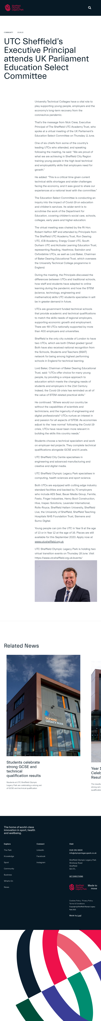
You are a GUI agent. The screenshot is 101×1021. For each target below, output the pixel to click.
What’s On (8, 881)
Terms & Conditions (77, 904)
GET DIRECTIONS (76, 876)
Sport (6, 862)
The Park (8, 850)
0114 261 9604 (76, 850)
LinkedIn (40, 850)
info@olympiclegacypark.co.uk (82, 853)
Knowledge (9, 856)
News (6, 887)
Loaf (79, 915)
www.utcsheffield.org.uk (49, 541)
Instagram (41, 862)
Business (8, 875)
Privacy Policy (87, 901)
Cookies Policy (75, 901)
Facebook (41, 856)
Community (9, 869)
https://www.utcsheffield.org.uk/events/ (58, 558)
